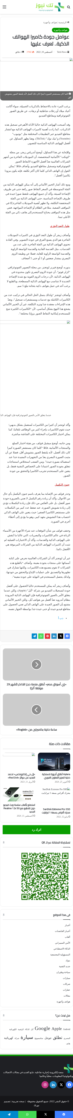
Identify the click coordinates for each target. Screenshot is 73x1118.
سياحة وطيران (63, 972)
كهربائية (8, 1038)
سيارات (66, 978)
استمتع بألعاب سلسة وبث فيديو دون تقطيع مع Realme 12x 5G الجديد (19, 808)
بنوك (68, 960)
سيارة (27, 1037)
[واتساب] (41, 636)
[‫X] (60, 636)
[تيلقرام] (34, 636)
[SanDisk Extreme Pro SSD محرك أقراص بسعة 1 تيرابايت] (54, 796)
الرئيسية (62, 22)
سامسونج (39, 1038)
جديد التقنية (64, 966)
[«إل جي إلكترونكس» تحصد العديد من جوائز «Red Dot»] (19, 762)
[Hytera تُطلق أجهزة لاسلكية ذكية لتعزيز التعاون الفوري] (54, 762)
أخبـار (67, 925)
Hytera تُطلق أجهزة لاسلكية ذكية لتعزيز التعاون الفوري (56, 776)
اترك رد (36, 829)
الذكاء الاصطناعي (62, 948)
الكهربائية (12, 1029)
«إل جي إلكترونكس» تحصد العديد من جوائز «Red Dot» (21, 776)
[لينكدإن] (54, 636)
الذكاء (27, 1029)
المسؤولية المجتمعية (60, 954)
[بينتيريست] (47, 636)
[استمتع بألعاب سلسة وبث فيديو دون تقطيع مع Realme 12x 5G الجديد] (19, 794)
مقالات (67, 995)
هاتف (68, 1044)
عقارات (66, 989)
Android (66, 1029)
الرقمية (21, 1029)
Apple (57, 1028)
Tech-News (62, 52)
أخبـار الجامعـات (62, 931)
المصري (67, 1038)
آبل (32, 1029)
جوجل (48, 1038)
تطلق (57, 1037)
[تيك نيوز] (50, 6)
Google (42, 1028)
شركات (66, 984)
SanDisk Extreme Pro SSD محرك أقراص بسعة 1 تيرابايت (56, 811)
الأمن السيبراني (62, 942)
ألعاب (67, 937)
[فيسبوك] (67, 636)
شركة (17, 1038)
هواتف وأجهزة (50, 22)
